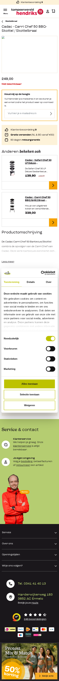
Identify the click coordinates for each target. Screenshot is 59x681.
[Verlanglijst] (53, 11)
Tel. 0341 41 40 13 (32, 583)
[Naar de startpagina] (27, 12)
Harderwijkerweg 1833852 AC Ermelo (35, 596)
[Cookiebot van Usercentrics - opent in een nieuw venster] (41, 273)
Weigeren (29, 405)
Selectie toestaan (29, 394)
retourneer (23, 465)
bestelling (26, 461)
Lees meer (8, 262)
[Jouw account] (47, 11)
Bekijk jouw (28, 603)
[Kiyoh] (29, 617)
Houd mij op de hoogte (17, 94)
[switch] (50, 348)
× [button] (54, 646)
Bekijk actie (47, 676)
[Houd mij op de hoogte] (51, 113)
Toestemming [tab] (11, 282)
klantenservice (22, 446)
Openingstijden (11, 554)
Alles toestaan (29, 383)
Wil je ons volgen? (12, 566)
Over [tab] (48, 282)
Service (6, 532)
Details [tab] (31, 282)
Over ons (7, 544)
